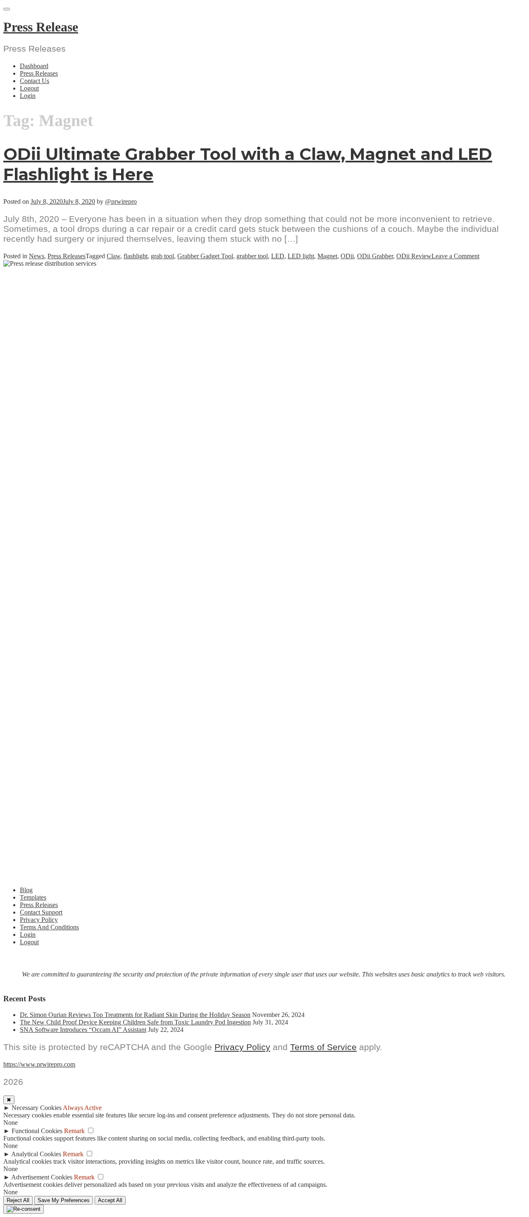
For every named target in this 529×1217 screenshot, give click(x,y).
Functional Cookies (37, 1130)
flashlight (136, 256)
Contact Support (41, 912)
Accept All (110, 1200)
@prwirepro (121, 201)
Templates (33, 897)
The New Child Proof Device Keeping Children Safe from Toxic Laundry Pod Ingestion (135, 1022)
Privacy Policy (39, 919)
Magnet (327, 256)
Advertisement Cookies (41, 1177)
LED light (301, 256)
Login (28, 95)
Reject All (18, 1200)
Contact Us (34, 80)
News (36, 256)
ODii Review (413, 256)
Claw (113, 256)
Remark (74, 1130)
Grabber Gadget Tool (205, 256)
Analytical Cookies (36, 1153)
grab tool (162, 256)
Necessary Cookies (37, 1107)
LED (277, 256)
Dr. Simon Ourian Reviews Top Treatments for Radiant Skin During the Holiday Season (135, 1014)
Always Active (82, 1107)
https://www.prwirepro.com (39, 1064)
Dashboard (34, 65)
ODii (347, 256)
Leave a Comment (455, 256)
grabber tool (252, 256)
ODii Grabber (375, 256)
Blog (26, 889)
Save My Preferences (64, 1200)
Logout (29, 88)
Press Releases (39, 73)
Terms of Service (323, 1047)
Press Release (40, 26)
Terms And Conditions (49, 927)
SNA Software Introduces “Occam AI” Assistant (83, 1029)
